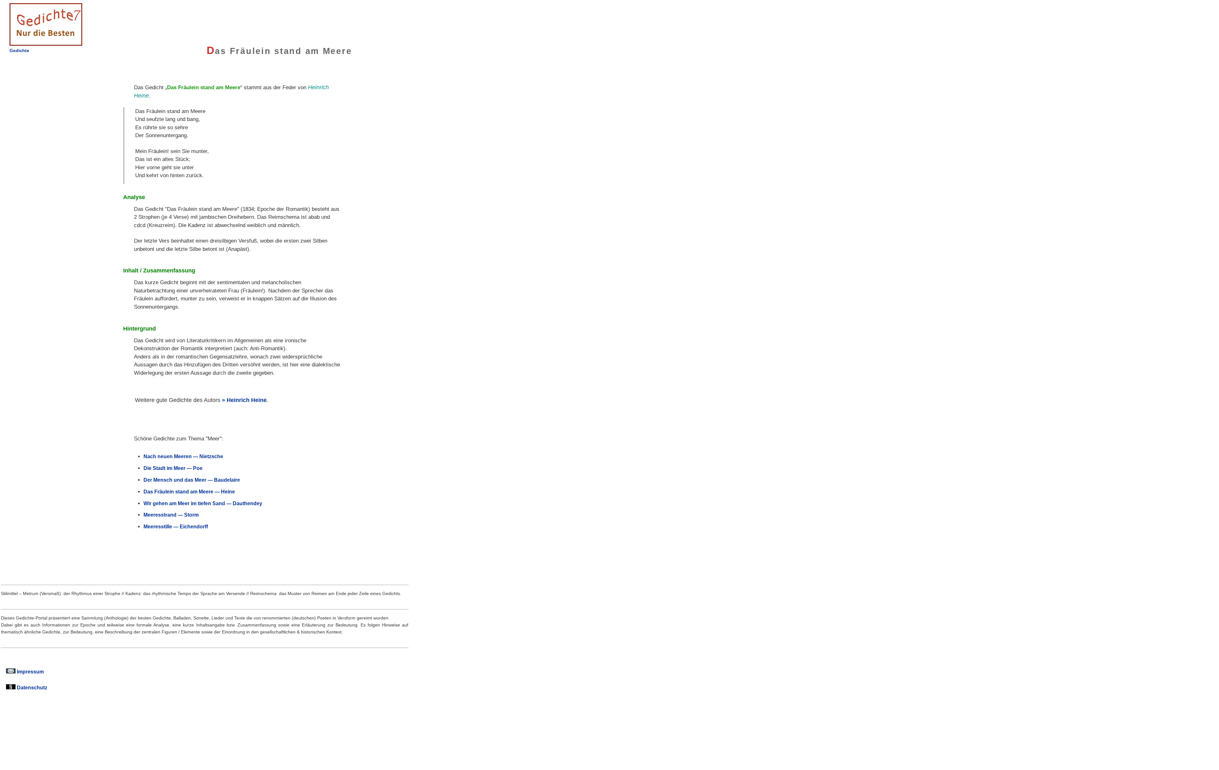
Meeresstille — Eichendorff (175, 526)
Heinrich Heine (247, 400)
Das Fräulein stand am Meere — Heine (189, 491)
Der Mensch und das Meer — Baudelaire (191, 480)
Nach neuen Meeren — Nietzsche (183, 456)
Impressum (30, 671)
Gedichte (19, 50)
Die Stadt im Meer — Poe (173, 468)
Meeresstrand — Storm (171, 515)
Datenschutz (31, 687)
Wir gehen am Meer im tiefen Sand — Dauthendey (202, 503)
